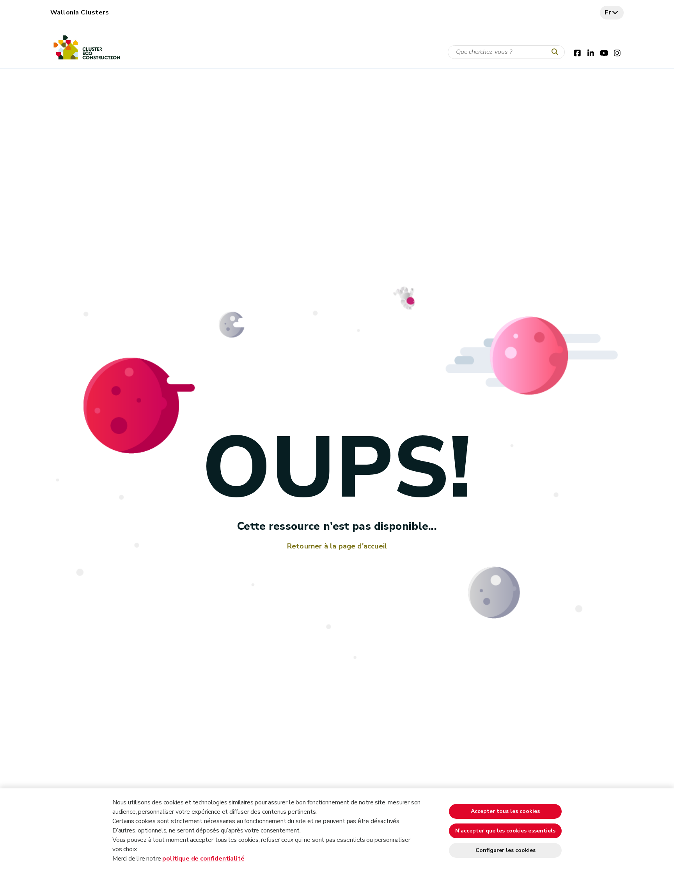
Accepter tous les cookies (505, 811)
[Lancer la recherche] (556, 52)
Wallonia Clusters (79, 12)
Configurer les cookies (505, 850)
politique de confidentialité (203, 858)
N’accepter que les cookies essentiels (505, 830)
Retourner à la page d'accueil (337, 546)
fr (608, 12)
